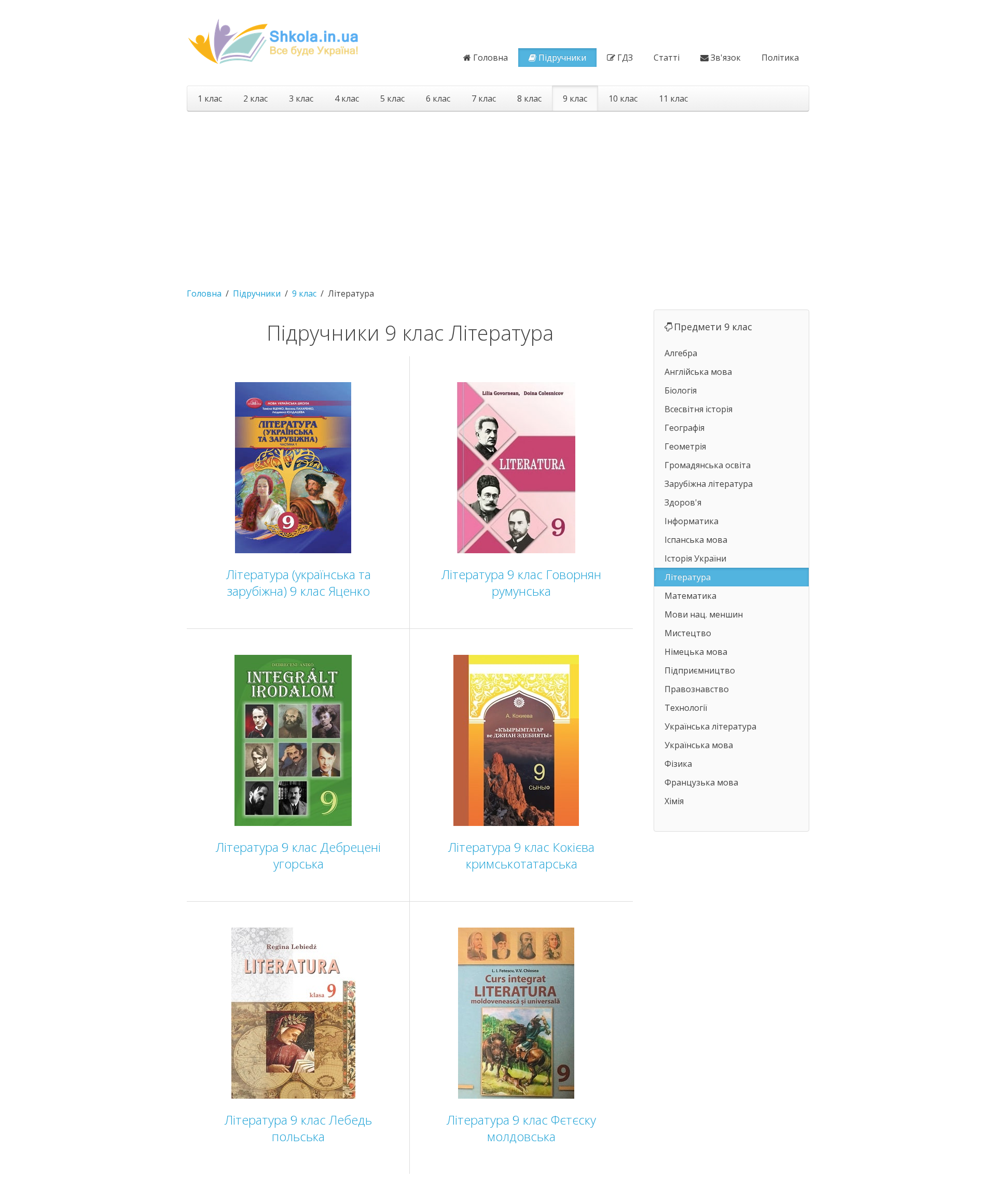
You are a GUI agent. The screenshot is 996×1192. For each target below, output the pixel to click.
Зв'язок (726, 57)
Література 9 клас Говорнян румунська (521, 582)
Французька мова (701, 782)
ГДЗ (625, 57)
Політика (780, 57)
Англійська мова (698, 371)
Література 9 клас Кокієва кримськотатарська (521, 855)
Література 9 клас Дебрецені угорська (298, 855)
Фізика (678, 763)
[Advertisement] (498, 194)
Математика (690, 595)
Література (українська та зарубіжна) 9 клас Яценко (298, 582)
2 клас (255, 98)
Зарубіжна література (709, 483)
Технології (686, 707)
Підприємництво (700, 670)
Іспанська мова (696, 539)
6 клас (438, 98)
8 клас (529, 98)
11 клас (673, 98)
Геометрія (685, 446)
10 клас (623, 98)
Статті (667, 57)
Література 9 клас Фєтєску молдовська (521, 1128)
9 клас (575, 98)
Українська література (710, 726)
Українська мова (699, 745)
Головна (490, 57)
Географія (684, 427)
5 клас (392, 98)
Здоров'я (683, 502)
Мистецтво (688, 633)
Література (688, 577)
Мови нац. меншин (704, 614)
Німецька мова (696, 651)
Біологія (681, 390)
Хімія (674, 801)
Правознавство (697, 689)
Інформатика (691, 521)
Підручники (562, 57)
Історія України (695, 558)
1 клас (210, 98)
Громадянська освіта (708, 465)
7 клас (484, 98)
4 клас (347, 98)
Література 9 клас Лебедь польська (298, 1128)
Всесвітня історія (698, 409)
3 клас (301, 98)
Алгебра (681, 353)
